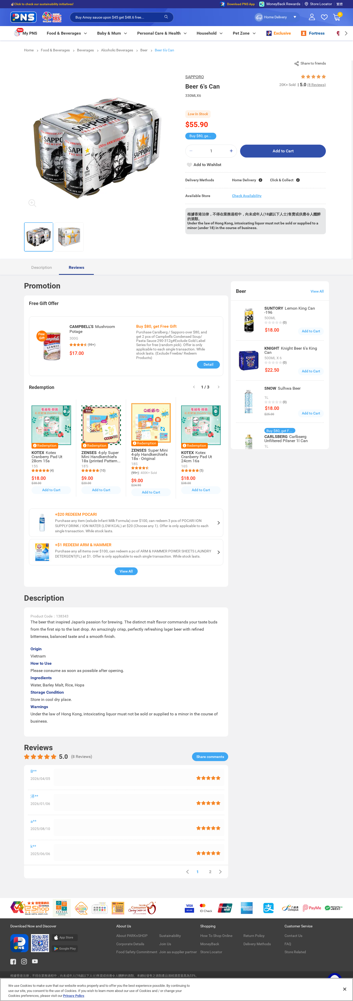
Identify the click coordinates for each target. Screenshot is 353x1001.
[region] (176, 989)
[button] (277, 17)
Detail (208, 364)
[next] (346, 33)
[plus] (231, 151)
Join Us (165, 944)
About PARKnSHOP (132, 936)
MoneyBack (209, 944)
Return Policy (254, 936)
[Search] (166, 17)
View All (126, 571)
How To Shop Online (216, 936)
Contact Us (293, 936)
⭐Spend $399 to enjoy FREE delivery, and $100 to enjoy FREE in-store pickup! (64, 4)
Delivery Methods (257, 944)
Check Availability (247, 196)
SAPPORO (194, 76)
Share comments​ (210, 757)
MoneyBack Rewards (283, 4)
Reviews (76, 267)
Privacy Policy (73, 996)
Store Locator (321, 4)
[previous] (187, 871)
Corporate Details (130, 944)
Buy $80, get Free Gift (202, 136)
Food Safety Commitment (136, 952)
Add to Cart (283, 150)
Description (41, 267)
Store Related (295, 952)
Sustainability (170, 936)
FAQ (288, 944)
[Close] (344, 989)
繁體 (339, 4)
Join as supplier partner (178, 952)
